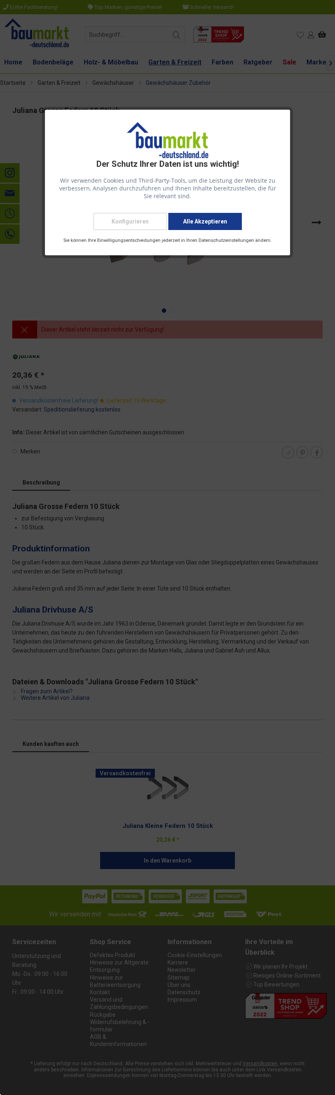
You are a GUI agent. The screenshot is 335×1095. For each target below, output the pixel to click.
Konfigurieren (130, 221)
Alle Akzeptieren (205, 221)
